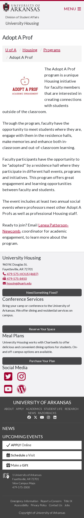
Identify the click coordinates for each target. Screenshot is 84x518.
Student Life (53, 408)
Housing (29, 49)
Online (21, 445)
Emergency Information (24, 501)
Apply (20, 408)
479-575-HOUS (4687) (22, 274)
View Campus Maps (23, 483)
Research (71, 408)
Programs (51, 49)
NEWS (8, 428)
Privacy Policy (39, 505)
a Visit (23, 455)
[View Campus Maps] (5, 479)
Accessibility (21, 505)
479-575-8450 (16, 278)
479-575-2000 (21, 487)
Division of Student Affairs (22, 17)
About (9, 408)
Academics (34, 408)
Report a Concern (51, 501)
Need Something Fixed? (42, 292)
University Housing (22, 23)
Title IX (68, 501)
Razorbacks (47, 413)
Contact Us (55, 505)
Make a (19, 465)
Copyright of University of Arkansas (42, 512)
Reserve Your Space (42, 329)
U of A (10, 49)
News (32, 413)
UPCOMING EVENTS (22, 436)
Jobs (67, 505)
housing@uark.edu (18, 283)
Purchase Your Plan (42, 361)
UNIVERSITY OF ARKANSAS (42, 402)
